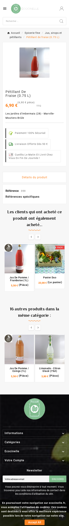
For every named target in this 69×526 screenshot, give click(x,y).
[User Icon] (62, 9)
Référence (12, 191)
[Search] (61, 21)
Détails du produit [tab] (34, 177)
